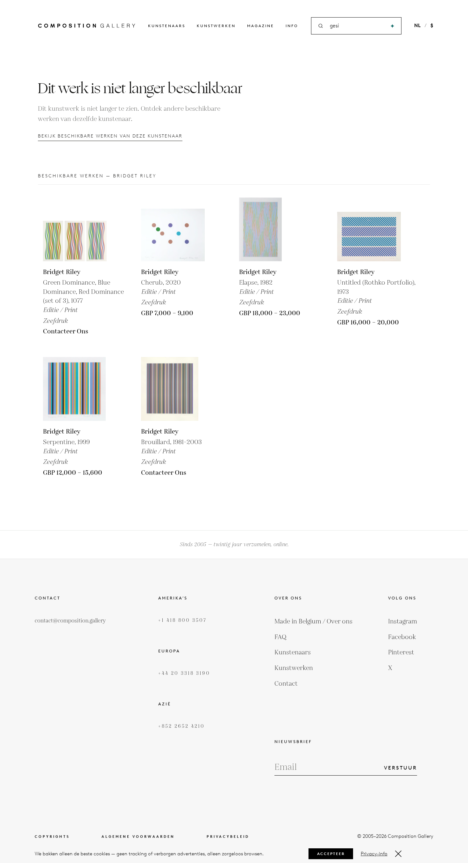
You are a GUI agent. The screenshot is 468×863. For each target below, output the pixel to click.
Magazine (260, 25)
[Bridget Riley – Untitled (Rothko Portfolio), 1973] (369, 229)
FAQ (280, 637)
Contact (286, 683)
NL (417, 25)
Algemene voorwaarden (138, 837)
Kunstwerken (216, 25)
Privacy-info (374, 854)
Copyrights (52, 837)
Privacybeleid (228, 837)
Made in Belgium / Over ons (313, 621)
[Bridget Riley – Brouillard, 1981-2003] (173, 389)
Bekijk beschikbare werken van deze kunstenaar (110, 136)
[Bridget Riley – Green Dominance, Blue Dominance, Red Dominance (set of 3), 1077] (75, 229)
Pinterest (401, 652)
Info (292, 25)
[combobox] (357, 26)
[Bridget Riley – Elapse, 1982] (271, 229)
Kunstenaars (166, 25)
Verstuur (400, 768)
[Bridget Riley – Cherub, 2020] (173, 229)
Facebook (402, 637)
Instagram (402, 621)
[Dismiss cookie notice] (398, 854)
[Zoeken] (392, 26)
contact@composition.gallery (70, 621)
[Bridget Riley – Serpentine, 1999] (75, 389)
